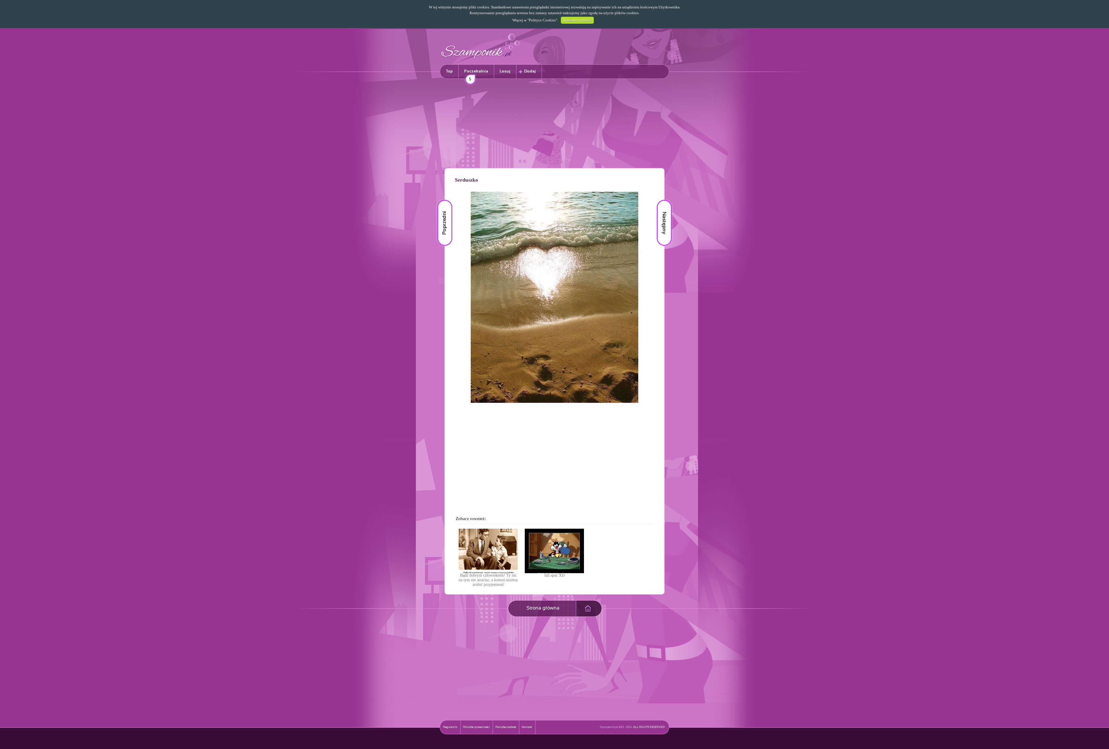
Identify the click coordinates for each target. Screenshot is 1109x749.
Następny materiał (660, 200)
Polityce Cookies (542, 20)
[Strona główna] (480, 59)
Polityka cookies (505, 727)
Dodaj (530, 71)
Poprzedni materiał (441, 200)
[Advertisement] (554, 124)
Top (449, 71)
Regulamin (450, 727)
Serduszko (466, 180)
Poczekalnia (476, 74)
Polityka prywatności (476, 727)
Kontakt (527, 727)
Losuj (505, 71)
